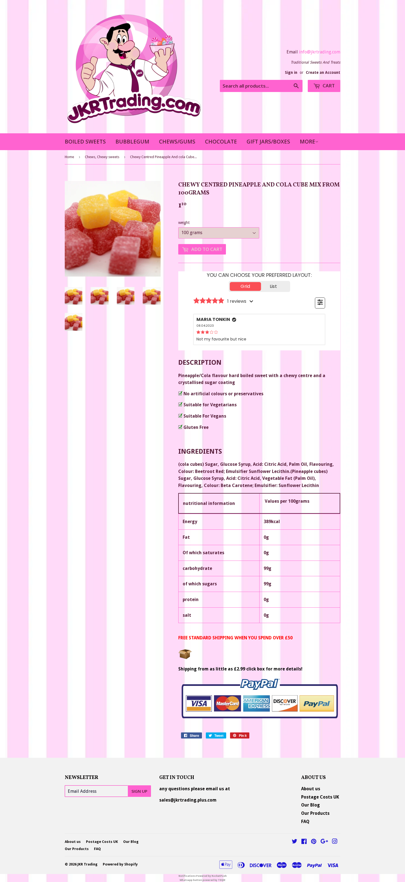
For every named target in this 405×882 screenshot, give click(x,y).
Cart (328, 85)
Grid (245, 286)
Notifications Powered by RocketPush (203, 876)
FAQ (305, 821)
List (273, 286)
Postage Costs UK (320, 797)
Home (69, 157)
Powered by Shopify (120, 864)
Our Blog (310, 805)
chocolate (221, 141)
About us (310, 788)
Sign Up (139, 791)
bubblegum (132, 141)
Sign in (291, 72)
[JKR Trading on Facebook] (304, 842)
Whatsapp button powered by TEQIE (202, 880)
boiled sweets (85, 141)
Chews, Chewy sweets (102, 157)
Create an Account (323, 72)
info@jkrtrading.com (319, 52)
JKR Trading (87, 864)
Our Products (315, 813)
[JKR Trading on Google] (324, 842)
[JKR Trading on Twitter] (294, 842)
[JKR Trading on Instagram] (334, 842)
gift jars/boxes (268, 141)
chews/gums (177, 141)
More (307, 141)
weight (184, 222)
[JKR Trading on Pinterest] (314, 842)
